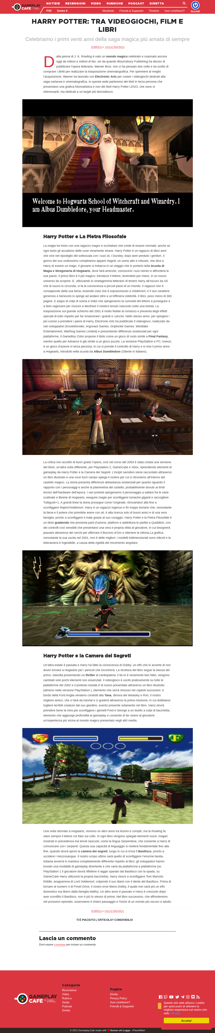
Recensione (69, 990)
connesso (60, 944)
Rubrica (67, 998)
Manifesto (108, 10)
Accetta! (186, 1020)
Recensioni (75, 3)
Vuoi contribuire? (174, 10)
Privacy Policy (118, 998)
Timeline (154, 10)
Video (96, 3)
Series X (62, 10)
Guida (65, 1002)
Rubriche (115, 3)
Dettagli (175, 1013)
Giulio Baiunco (114, 47)
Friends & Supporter (131, 10)
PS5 (49, 10)
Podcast (136, 3)
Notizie (53, 3)
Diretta (157, 3)
